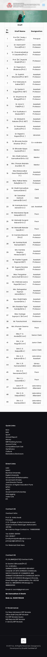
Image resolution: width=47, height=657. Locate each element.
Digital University (12, 475)
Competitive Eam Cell (14, 446)
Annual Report (11, 437)
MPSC (8, 487)
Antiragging (10, 494)
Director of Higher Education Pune (19, 485)
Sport (8, 434)
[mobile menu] (43, 5)
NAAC (8, 470)
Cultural (9, 451)
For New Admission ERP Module (18, 612)
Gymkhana (10, 449)
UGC (7, 468)
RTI (7, 499)
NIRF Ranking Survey (14, 442)
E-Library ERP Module (14, 622)
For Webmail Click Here (15, 545)
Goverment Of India (14, 480)
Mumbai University (13, 473)
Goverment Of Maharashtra (17, 477)
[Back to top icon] (23, 640)
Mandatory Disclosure (14, 454)
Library (8, 439)
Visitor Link (10, 496)
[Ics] (23, 5)
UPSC (8, 489)
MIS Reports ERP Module (15, 619)
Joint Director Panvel (14, 482)
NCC (7, 430)
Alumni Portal (11, 444)
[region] (23, 16)
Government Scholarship (16, 492)
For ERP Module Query (14, 617)
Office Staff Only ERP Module (17, 614)
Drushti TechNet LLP (29, 648)
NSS (7, 432)
